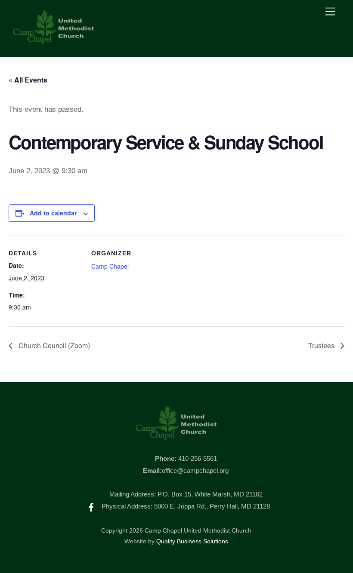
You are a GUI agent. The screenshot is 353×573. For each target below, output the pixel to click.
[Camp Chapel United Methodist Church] (54, 41)
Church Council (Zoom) (53, 345)
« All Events (28, 80)
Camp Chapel (110, 266)
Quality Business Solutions (192, 541)
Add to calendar (53, 212)
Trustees (322, 345)
